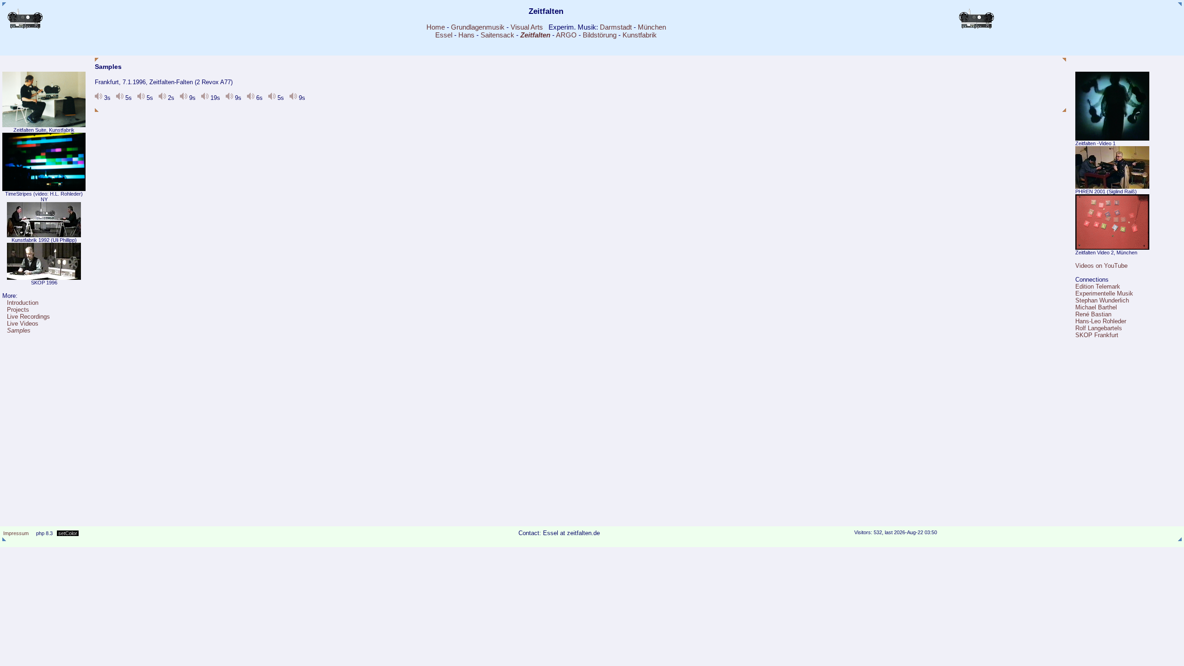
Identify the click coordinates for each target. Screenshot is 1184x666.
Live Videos (22, 323)
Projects (18, 309)
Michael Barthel (1096, 307)
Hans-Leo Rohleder (1100, 321)
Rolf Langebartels (1098, 328)
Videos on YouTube (1101, 265)
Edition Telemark (1097, 286)
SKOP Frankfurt (1096, 335)
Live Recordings (28, 316)
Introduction (22, 302)
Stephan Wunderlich (1102, 300)
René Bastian (1093, 314)
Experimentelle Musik (1104, 293)
